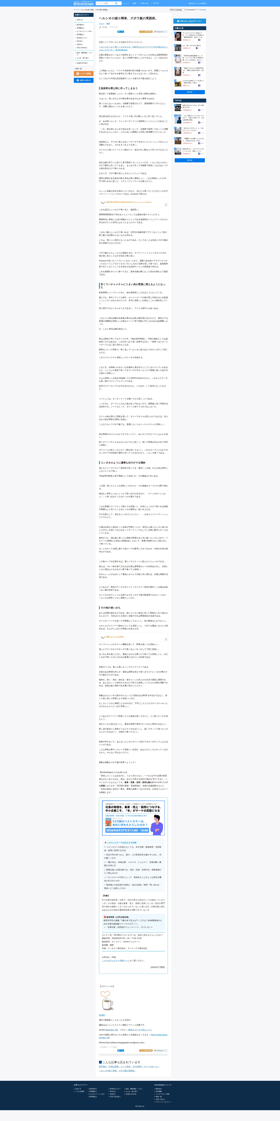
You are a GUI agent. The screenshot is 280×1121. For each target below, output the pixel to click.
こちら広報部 (79, 1091)
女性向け (80, 44)
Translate (202, 10)
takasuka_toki (111, 1030)
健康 (108, 24)
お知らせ (80, 20)
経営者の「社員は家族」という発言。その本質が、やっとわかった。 (129, 1066)
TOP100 (155, 3)
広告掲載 (159, 1091)
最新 (134, 3)
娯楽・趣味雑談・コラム (134, 1089)
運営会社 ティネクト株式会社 (197, 3)
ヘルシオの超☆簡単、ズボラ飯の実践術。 (117, 1071)
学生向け (80, 41)
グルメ (101, 24)
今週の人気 (144, 3)
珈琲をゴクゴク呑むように (140, 1030)
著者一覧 (79, 69)
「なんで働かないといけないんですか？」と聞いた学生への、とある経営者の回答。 (193, 118)
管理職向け (80, 28)
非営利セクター (82, 38)
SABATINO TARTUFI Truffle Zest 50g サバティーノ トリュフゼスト (129, 202)
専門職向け (80, 34)
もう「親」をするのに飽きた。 (192, 45)
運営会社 (159, 1089)
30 (122, 31)
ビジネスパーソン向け (84, 31)
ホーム (76, 10)
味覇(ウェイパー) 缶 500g (114, 637)
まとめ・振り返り (83, 58)
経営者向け (80, 25)
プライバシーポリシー (163, 1102)
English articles (82, 63)
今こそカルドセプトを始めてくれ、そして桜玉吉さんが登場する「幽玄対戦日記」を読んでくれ (193, 35)
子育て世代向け (82, 48)
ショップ (126, 3)
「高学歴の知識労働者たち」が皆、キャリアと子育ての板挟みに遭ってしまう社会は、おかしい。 (193, 58)
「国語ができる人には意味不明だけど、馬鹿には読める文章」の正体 (193, 70)
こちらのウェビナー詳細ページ (116, 960)
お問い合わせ (160, 1099)
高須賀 (104, 27)
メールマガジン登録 (162, 1094)
